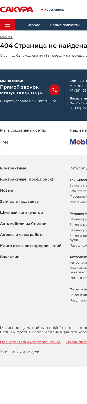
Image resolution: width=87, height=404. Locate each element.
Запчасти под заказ (19, 201)
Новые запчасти (65, 25)
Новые (6, 190)
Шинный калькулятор (21, 212)
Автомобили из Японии (23, 223)
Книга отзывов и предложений (30, 246)
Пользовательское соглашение (30, 342)
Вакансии (9, 257)
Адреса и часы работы (22, 234)
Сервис (33, 25)
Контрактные (13, 168)
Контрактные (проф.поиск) (26, 179)
